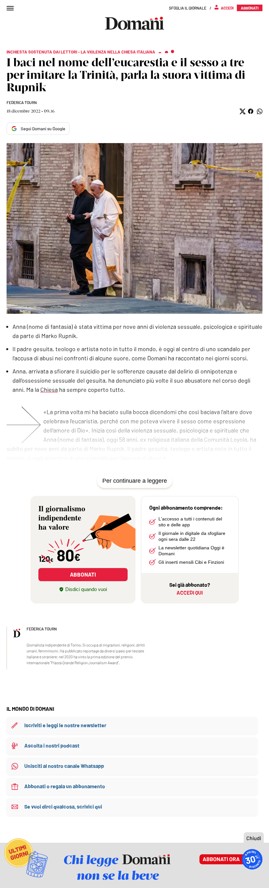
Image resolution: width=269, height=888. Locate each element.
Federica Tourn (22, 102)
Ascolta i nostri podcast (51, 745)
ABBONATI (83, 574)
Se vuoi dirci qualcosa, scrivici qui (63, 806)
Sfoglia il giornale (187, 8)
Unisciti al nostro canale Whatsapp (64, 766)
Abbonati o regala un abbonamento (64, 786)
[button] (242, 111)
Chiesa (49, 389)
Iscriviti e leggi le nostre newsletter (65, 725)
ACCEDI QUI (189, 592)
